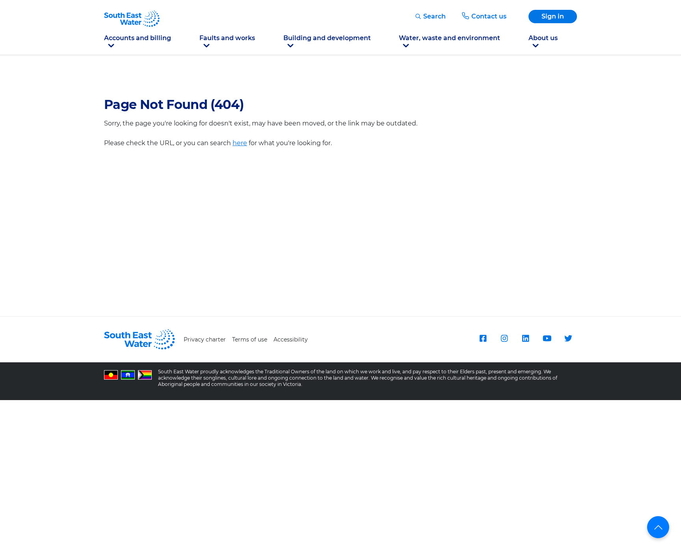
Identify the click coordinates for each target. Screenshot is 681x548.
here (240, 143)
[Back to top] (658, 527)
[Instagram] (504, 338)
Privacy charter (205, 339)
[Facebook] (483, 338)
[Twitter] (568, 338)
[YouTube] (547, 338)
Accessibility (291, 339)
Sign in (552, 16)
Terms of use (249, 339)
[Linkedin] (525, 338)
